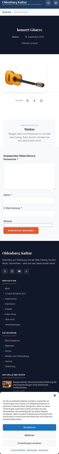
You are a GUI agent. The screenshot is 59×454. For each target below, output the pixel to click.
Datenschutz (32, 450)
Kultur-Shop (10, 314)
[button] (54, 395)
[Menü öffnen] (56, 3)
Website (7, 221)
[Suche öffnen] (48, 3)
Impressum (43, 450)
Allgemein (9, 345)
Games (8, 351)
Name (7, 195)
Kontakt (8, 309)
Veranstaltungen (12, 324)
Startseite (6, 12)
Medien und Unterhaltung (17, 356)
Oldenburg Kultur (17, 253)
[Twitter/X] (5, 271)
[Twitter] (27, 100)
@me (7, 288)
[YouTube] (19, 271)
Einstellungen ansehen (29, 443)
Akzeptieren (29, 427)
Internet (8, 361)
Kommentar (10, 159)
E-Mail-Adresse (12, 208)
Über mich (10, 319)
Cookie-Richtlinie (18, 450)
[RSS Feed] (26, 271)
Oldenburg (10, 366)
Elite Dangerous (12, 340)
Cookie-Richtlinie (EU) (15, 293)
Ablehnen (29, 435)
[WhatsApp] (41, 100)
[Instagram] (12, 271)
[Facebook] (34, 100)
